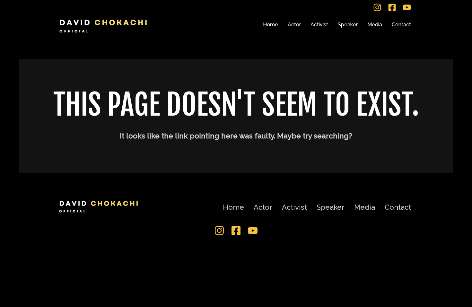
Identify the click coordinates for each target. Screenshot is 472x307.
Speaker (348, 25)
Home (270, 25)
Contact (401, 25)
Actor (294, 25)
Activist (319, 25)
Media (374, 25)
